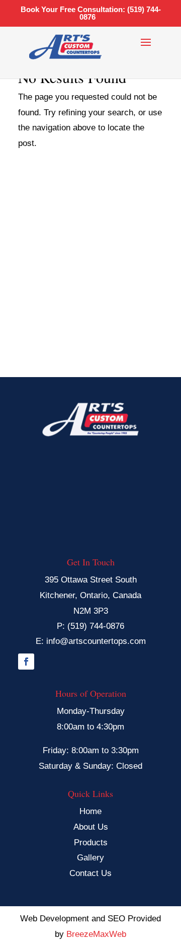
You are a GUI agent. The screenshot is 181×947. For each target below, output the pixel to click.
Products (91, 842)
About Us (90, 827)
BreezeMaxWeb (96, 934)
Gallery (90, 857)
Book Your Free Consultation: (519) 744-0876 (91, 13)
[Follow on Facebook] (26, 661)
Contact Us (90, 873)
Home (90, 811)
